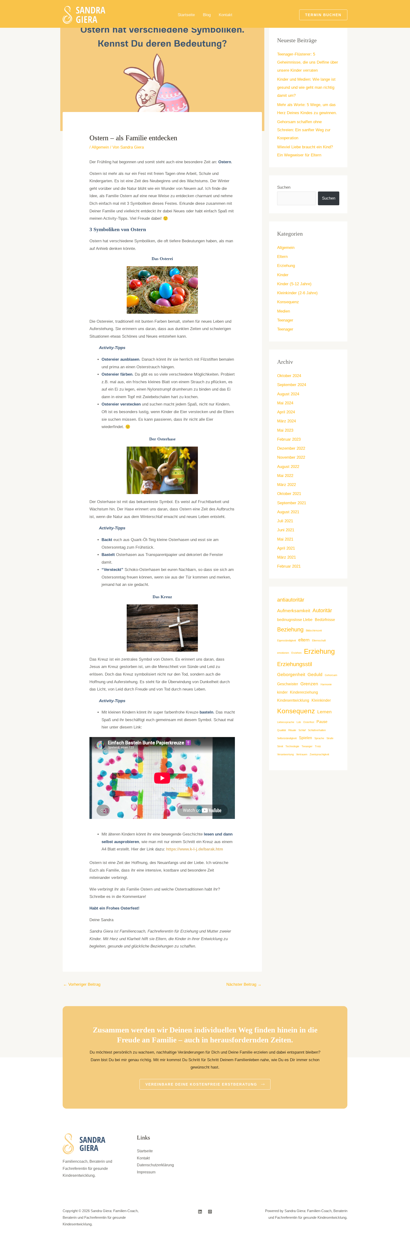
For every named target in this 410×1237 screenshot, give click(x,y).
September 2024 (291, 385)
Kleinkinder (321, 700)
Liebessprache (285, 722)
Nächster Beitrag (243, 984)
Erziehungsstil (294, 664)
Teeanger (307, 746)
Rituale (292, 730)
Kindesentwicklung (293, 700)
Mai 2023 (285, 430)
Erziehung (286, 265)
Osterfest (308, 722)
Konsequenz (288, 302)
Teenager (285, 320)
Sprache (319, 738)
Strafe (329, 738)
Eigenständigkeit (286, 640)
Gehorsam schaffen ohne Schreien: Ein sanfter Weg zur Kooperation (304, 130)
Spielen (305, 738)
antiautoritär (290, 600)
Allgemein (100, 147)
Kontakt (225, 15)
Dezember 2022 (291, 448)
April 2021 (286, 548)
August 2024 (288, 394)
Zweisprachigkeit (319, 754)
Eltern (282, 256)
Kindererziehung (304, 692)
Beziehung (290, 629)
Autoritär (322, 610)
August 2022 (288, 466)
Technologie (292, 746)
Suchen (283, 187)
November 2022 (291, 457)
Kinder (283, 275)
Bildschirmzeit (314, 630)
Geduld (315, 674)
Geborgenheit (291, 674)
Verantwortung (285, 754)
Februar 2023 (289, 439)
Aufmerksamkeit (293, 610)
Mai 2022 (285, 475)
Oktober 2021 (289, 493)
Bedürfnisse (325, 620)
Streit (280, 746)
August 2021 (288, 512)
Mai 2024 (285, 403)
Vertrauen (301, 754)
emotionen (283, 652)
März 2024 (286, 421)
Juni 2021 (285, 530)
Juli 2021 (285, 521)
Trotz (318, 746)
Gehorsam (331, 675)
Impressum (146, 1172)
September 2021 (291, 503)
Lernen (324, 711)
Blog (207, 15)
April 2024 (286, 412)
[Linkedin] (200, 1211)
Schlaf (302, 730)
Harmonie (326, 684)
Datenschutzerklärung (155, 1165)
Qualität (281, 730)
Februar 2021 (289, 566)
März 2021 (286, 557)
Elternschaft (319, 640)
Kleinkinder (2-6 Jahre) (297, 293)
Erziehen (296, 652)
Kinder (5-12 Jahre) (294, 284)
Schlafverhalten (317, 730)
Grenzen (309, 683)
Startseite (186, 15)
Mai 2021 (285, 539)
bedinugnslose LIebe (294, 620)
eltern (304, 639)
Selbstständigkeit (287, 738)
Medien (283, 311)
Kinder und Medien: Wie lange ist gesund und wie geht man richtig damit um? (306, 87)
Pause (322, 722)
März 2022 (286, 484)
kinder (282, 692)
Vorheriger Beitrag (81, 984)
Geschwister (287, 684)
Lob (299, 722)
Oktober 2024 (289, 375)
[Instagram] (210, 1211)
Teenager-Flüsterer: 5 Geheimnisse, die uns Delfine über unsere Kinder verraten (307, 62)
